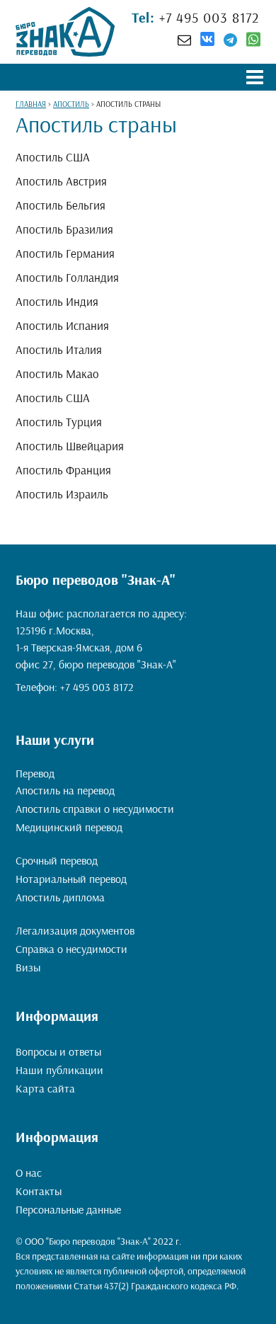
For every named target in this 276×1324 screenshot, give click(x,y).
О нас (29, 1172)
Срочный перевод (57, 860)
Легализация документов (75, 930)
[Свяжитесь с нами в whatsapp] (253, 42)
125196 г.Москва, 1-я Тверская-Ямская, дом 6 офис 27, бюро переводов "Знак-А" (96, 647)
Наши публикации (59, 1070)
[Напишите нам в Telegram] (230, 39)
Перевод (35, 773)
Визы (28, 967)
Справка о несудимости (71, 949)
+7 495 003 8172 (207, 17)
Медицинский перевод (69, 827)
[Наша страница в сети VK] (207, 41)
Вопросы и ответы (58, 1051)
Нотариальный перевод (71, 879)
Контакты (39, 1191)
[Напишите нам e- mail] (184, 39)
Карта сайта (45, 1088)
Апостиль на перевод (65, 790)
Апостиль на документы (64, 844)
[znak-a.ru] (65, 32)
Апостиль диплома (60, 897)
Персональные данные (68, 1209)
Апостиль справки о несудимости (95, 808)
